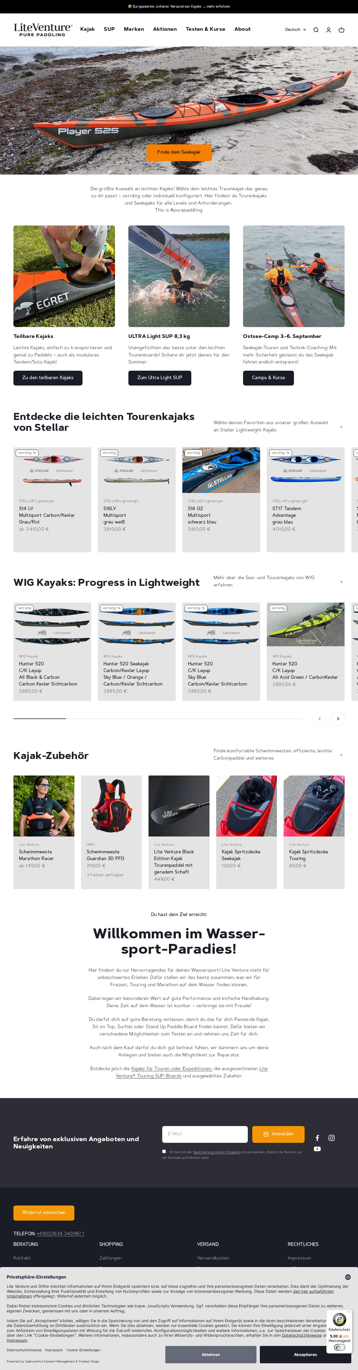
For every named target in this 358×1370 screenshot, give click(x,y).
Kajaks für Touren (150, 1069)
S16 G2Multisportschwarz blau (202, 516)
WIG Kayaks (28, 656)
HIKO (91, 845)
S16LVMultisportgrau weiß (114, 516)
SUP (109, 29)
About (242, 29)
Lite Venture (29, 845)
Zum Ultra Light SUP (159, 378)
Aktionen (165, 29)
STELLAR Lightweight (36, 501)
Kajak (87, 29)
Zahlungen (110, 1258)
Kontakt (21, 1258)
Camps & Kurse (268, 378)
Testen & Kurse (205, 29)
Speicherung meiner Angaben (217, 1152)
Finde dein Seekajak (178, 152)
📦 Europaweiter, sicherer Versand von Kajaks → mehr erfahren (179, 6)
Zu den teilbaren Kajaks (48, 378)
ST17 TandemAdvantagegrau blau (286, 516)
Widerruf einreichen (43, 1213)
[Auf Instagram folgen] (331, 1138)
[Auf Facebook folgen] (317, 1138)
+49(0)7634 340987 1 (60, 1234)
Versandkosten (213, 1258)
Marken (134, 29)
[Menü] (349, 1313)
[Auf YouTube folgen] (317, 1149)
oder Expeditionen (190, 1069)
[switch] (339, 1347)
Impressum (299, 1258)
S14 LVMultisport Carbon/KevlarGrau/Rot (47, 516)
